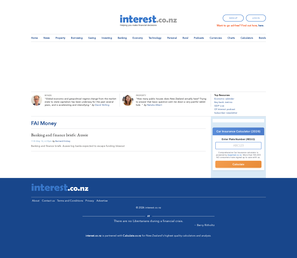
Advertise (102, 200)
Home (34, 38)
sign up (233, 18)
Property (60, 38)
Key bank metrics (223, 102)
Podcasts (199, 38)
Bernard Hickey (62, 141)
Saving (92, 38)
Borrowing (77, 38)
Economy (138, 38)
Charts (231, 38)
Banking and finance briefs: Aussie (59, 135)
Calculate (238, 164)
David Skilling (102, 105)
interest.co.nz (93, 235)
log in (256, 18)
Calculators (247, 38)
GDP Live (219, 105)
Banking (122, 38)
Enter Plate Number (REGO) (238, 139)
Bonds (262, 38)
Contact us (48, 200)
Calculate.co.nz (132, 235)
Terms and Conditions (70, 200)
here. (261, 25)
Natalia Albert (154, 105)
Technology (155, 38)
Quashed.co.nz (235, 155)
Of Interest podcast (224, 109)
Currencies (216, 38)
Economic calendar (224, 98)
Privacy (89, 200)
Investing (107, 38)
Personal (172, 38)
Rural (185, 38)
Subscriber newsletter (225, 112)
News (46, 38)
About (36, 200)
